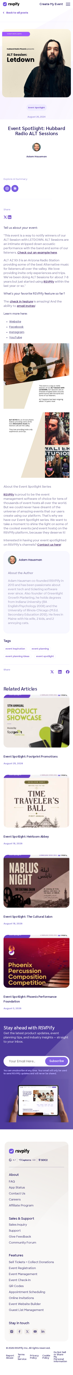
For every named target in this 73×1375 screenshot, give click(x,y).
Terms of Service (22, 1357)
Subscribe (56, 1061)
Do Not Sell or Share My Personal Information (60, 1357)
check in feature (21, 301)
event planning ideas (17, 656)
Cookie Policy (46, 1357)
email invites (26, 306)
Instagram (16, 332)
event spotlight (45, 656)
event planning (40, 649)
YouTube (15, 337)
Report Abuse (10, 1357)
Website (15, 322)
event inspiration (15, 649)
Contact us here (49, 545)
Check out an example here (37, 253)
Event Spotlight (36, 107)
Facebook (16, 327)
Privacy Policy (34, 1357)
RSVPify (49, 282)
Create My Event (51, 4)
